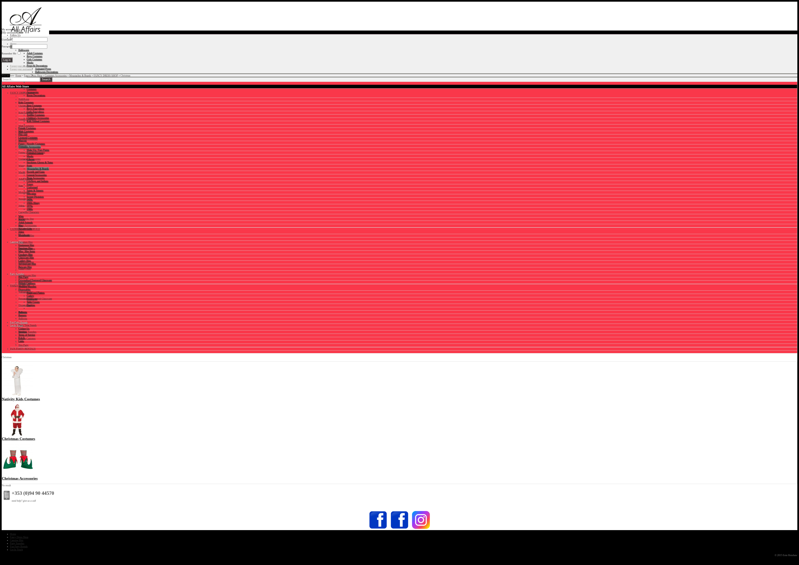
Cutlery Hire (25, 268)
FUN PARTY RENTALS (23, 348)
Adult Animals (26, 179)
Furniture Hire (26, 242)
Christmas (24, 105)
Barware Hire (25, 282)
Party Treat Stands (28, 325)
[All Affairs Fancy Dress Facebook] (399, 528)
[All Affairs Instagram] (421, 528)
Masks (22, 172)
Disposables (25, 305)
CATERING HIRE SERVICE (25, 229)
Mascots (23, 145)
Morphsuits (24, 192)
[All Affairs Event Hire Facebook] (378, 528)
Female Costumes (27, 119)
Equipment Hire (26, 235)
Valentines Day (26, 292)
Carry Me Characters (29, 212)
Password (6, 46)
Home (18, 75)
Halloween (24, 99)
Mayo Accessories (28, 225)
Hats (21, 185)
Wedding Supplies (27, 331)
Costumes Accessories (56, 75)
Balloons (23, 318)
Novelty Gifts (25, 199)
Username (7, 39)
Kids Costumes (26, 112)
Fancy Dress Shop (33, 75)
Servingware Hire (27, 275)
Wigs (21, 165)
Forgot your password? (21, 66)
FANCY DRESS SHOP (106, 75)
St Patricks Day (26, 218)
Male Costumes (26, 125)
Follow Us (15, 35)
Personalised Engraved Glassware (35, 298)
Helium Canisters (27, 338)
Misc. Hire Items (27, 248)
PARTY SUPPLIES (20, 285)
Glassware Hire (26, 262)
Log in (17, 29)
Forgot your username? (21, 69)
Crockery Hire (26, 255)
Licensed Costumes (28, 139)
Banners (23, 312)
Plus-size (23, 132)
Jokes (21, 205)
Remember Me (9, 53)
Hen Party (24, 345)
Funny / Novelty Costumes (32, 152)
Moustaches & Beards (80, 75)
